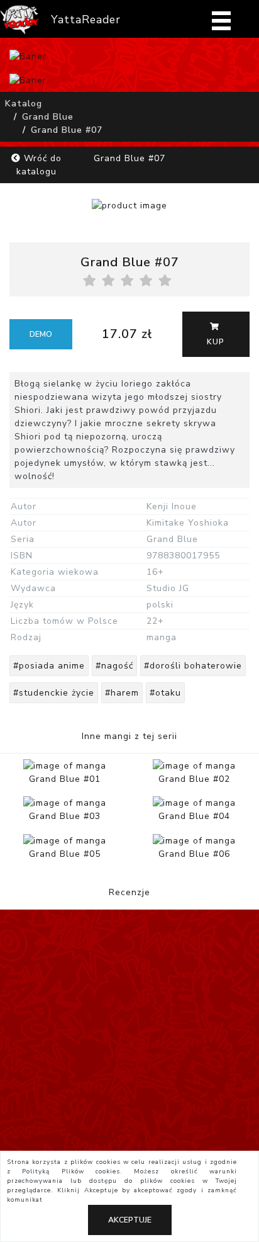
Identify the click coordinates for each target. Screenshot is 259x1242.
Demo (41, 334)
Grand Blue (48, 117)
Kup (215, 342)
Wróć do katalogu (39, 165)
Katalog (23, 104)
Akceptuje (130, 1220)
